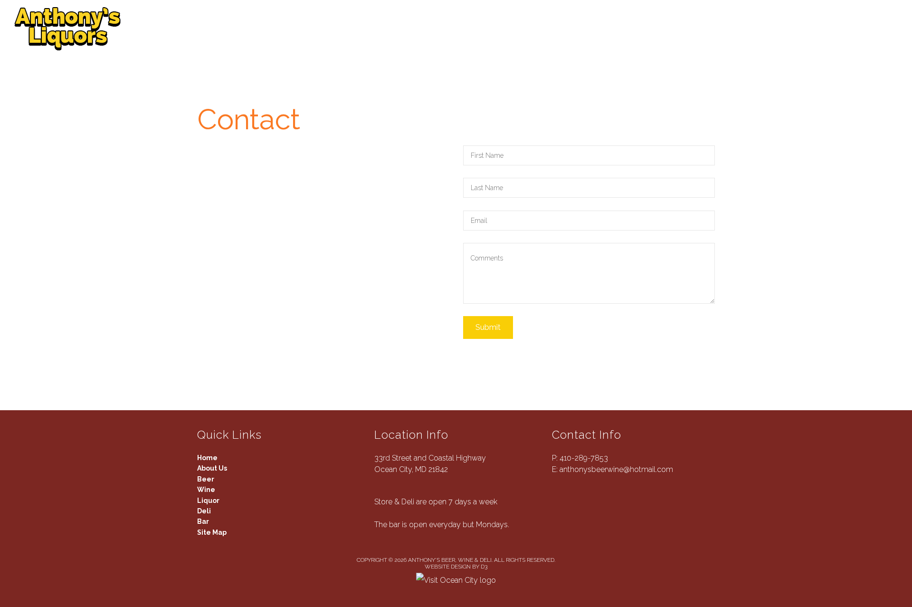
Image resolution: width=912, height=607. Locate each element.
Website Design (448, 566)
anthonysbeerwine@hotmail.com (616, 469)
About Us (202, 29)
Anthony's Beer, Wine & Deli (450, 560)
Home (207, 458)
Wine (323, 29)
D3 (484, 566)
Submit (488, 327)
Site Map (212, 532)
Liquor (382, 29)
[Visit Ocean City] (456, 579)
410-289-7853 (584, 457)
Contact (541, 29)
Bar (483, 29)
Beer (269, 29)
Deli (438, 29)
